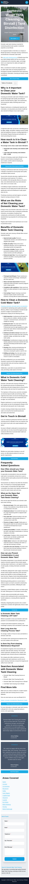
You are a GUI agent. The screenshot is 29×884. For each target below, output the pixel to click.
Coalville (5, 800)
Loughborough (6, 795)
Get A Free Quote (14, 771)
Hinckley (5, 806)
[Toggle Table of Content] (14, 83)
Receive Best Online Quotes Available (14, 166)
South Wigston (6, 793)
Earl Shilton (5, 802)
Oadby (25, 700)
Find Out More (14, 458)
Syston (2, 700)
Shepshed (5, 797)
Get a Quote (13, 38)
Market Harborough (7, 809)
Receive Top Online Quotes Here (14, 373)
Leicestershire (13, 700)
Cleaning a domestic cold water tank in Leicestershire (14, 306)
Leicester (7, 700)
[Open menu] (26, 2)
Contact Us (14, 610)
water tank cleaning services (10, 57)
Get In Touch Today (14, 78)
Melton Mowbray (7, 804)
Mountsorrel (20, 700)
